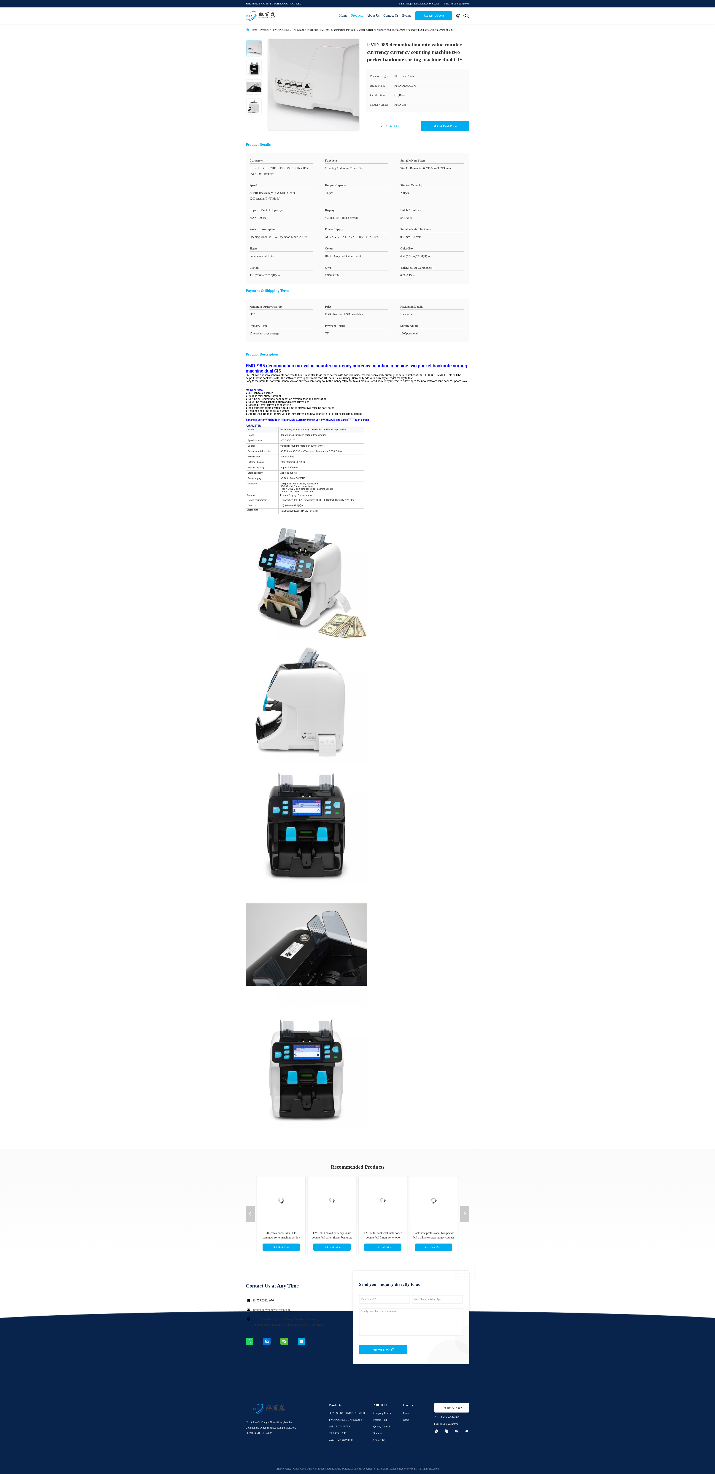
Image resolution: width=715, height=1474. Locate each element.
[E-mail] (306, 1344)
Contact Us (390, 15)
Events (406, 15)
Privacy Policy (283, 1468)
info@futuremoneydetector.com (271, 1309)
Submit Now (381, 1350)
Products (357, 15)
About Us (373, 15)
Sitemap (377, 1433)
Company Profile (382, 1413)
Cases (406, 1413)
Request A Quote (434, 15)
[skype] (271, 1344)
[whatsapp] (254, 1344)
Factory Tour (380, 1419)
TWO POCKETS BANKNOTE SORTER (295, 30)
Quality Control (381, 1426)
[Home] (261, 15)
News (406, 1419)
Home (343, 15)
